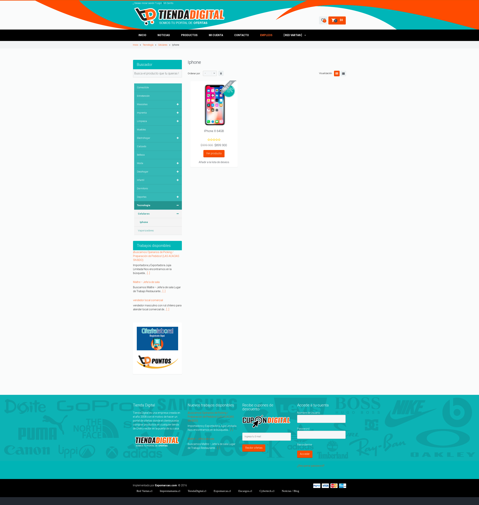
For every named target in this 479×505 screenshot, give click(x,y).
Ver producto (214, 153)
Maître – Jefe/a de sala (146, 252)
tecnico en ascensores (146, 288)
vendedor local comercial (148, 270)
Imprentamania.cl (170, 481)
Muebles (141, 129)
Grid (337, 73)
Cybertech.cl (267, 481)
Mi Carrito (168, 3)
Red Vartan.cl (144, 481)
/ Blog (290, 481)
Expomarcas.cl (222, 481)
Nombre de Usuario (308, 403)
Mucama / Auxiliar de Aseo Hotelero (154, 306)
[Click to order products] (221, 73)
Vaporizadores (146, 230)
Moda (140, 163)
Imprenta (142, 112)
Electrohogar (143, 138)
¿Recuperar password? (310, 456)
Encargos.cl (245, 481)
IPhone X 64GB (214, 131)
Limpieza (142, 121)
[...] (164, 261)
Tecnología (148, 44)
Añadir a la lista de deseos (214, 162)
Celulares (162, 44)
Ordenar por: (194, 73)
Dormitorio (142, 188)
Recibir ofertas (254, 438)
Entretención (143, 95)
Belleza (141, 154)
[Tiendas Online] (180, 16)
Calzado (141, 146)
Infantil (140, 180)
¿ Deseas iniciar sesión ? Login (147, 3)
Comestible (143, 87)
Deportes (142, 196)
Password (303, 419)
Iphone (144, 222)
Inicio (135, 44)
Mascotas (142, 104)
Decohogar (142, 171)
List (343, 73)
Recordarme (304, 435)
